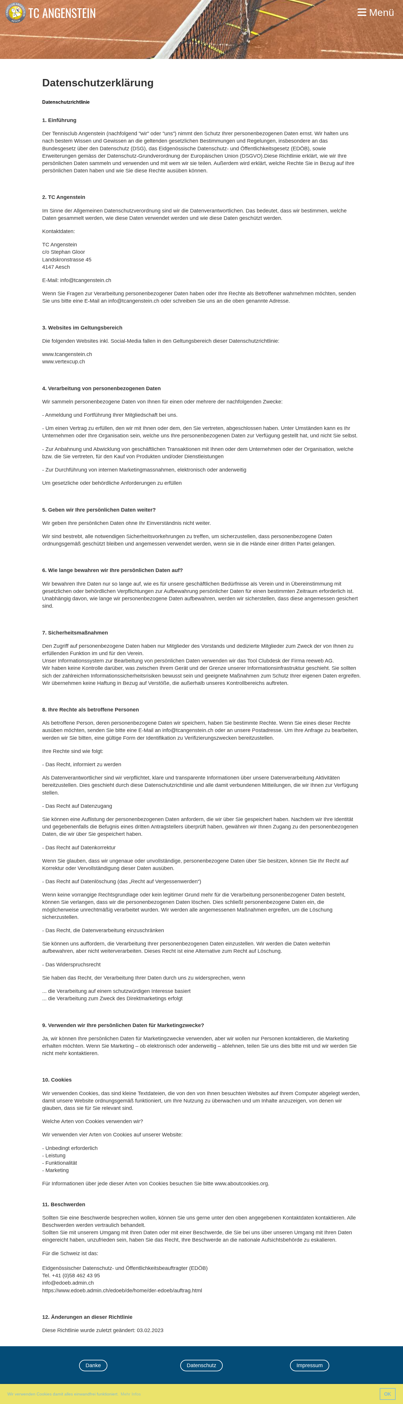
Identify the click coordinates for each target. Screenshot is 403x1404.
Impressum (309, 1365)
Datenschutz (201, 1365)
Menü (380, 12)
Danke (93, 1365)
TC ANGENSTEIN (62, 12)
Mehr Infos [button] (131, 1394)
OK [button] (387, 1394)
